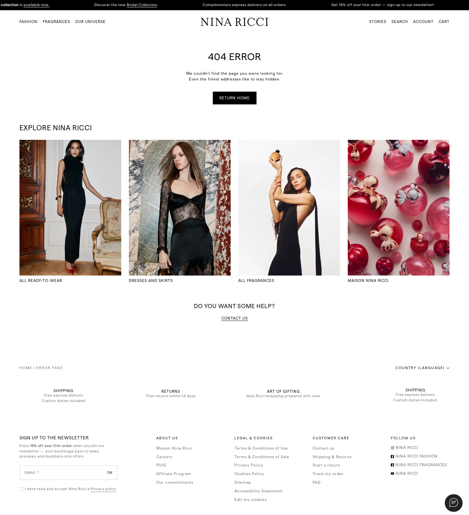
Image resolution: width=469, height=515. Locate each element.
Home (25, 368)
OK (110, 472)
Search (399, 22)
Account (423, 22)
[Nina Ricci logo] (235, 22)
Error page (49, 368)
